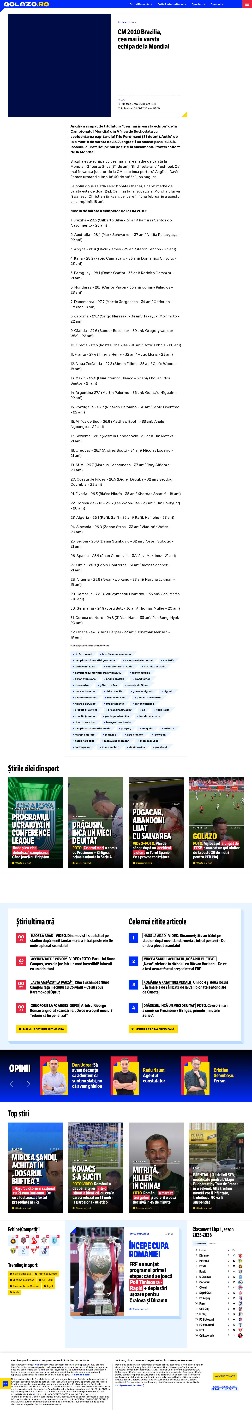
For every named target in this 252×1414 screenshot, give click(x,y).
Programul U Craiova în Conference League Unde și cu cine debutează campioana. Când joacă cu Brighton (35, 822)
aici (35, 1394)
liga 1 (50, 1286)
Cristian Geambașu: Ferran (216, 1075)
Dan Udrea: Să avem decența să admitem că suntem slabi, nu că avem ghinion (75, 1075)
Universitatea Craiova (26, 1286)
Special (215, 4)
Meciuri (212, 1243)
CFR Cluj (47, 1280)
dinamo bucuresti (23, 1280)
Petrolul (204, 1261)
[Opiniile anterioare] (11, 1084)
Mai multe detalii (80, 1374)
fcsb (16, 1292)
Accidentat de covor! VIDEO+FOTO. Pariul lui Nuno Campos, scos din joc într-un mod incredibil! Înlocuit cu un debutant (68, 963)
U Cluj (202, 1314)
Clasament (200, 1243)
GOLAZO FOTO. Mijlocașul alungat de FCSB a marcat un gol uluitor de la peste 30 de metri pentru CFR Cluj (216, 822)
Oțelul (203, 1287)
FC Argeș (204, 1298)
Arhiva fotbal (126, 22)
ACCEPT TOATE (225, 1376)
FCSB (202, 1266)
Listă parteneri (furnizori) (129, 1385)
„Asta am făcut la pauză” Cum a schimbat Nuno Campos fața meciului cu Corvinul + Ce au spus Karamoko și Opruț (68, 987)
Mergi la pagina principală (155, 1029)
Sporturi (197, 4)
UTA (201, 1330)
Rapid (202, 1271)
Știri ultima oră (35, 921)
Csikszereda (206, 1335)
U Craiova (205, 1277)
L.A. (123, 99)
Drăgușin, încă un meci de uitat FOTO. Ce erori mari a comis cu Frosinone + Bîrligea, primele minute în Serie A (95, 822)
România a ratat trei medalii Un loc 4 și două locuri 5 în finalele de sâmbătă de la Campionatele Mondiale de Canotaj (181, 987)
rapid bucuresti (48, 1273)
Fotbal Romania (139, 4)
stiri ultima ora (22, 1273)
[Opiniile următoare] (28, 1084)
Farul (202, 1303)
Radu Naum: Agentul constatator (146, 1075)
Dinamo (204, 1255)
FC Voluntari (206, 1325)
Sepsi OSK (205, 1293)
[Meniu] (247, 4)
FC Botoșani (206, 1319)
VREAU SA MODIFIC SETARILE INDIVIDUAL (225, 1388)
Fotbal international (170, 4)
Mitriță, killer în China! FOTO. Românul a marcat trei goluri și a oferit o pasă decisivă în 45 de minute (156, 1168)
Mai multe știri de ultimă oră (43, 1029)
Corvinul (204, 1282)
